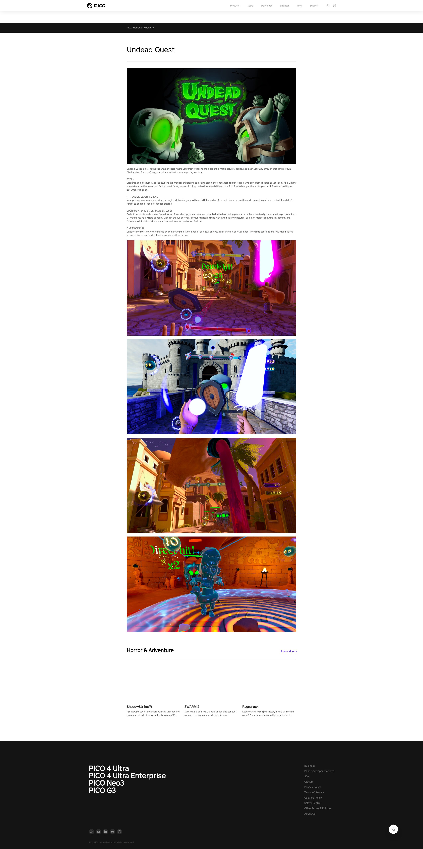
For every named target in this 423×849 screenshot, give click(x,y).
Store (250, 5)
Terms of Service (314, 792)
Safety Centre (312, 803)
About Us (309, 813)
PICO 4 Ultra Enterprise (127, 775)
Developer (266, 5)
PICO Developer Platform (319, 771)
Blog (299, 5)
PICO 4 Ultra (109, 768)
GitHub (308, 781)
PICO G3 (102, 790)
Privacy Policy (312, 787)
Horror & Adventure (143, 27)
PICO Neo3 (106, 783)
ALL (129, 27)
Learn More (288, 651)
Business (284, 5)
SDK (306, 776)
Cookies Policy (313, 797)
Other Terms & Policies (317, 808)
